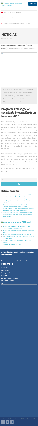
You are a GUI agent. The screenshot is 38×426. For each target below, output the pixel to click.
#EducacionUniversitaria (23, 95)
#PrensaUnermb (27, 99)
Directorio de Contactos (7, 280)
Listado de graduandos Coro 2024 (12, 244)
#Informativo (7, 99)
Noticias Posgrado (28, 92)
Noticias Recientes (8, 95)
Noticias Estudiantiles (16, 92)
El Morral (26, 222)
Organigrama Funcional (7, 273)
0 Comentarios (18, 102)
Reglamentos (5, 275)
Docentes (29, 89)
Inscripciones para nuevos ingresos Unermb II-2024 (17, 234)
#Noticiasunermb (16, 99)
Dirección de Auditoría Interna (9, 278)
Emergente (6, 92)
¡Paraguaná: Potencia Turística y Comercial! (15, 205)
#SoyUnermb (7, 102)
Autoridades (4, 267)
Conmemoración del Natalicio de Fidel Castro (15, 206)
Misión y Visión (5, 270)
